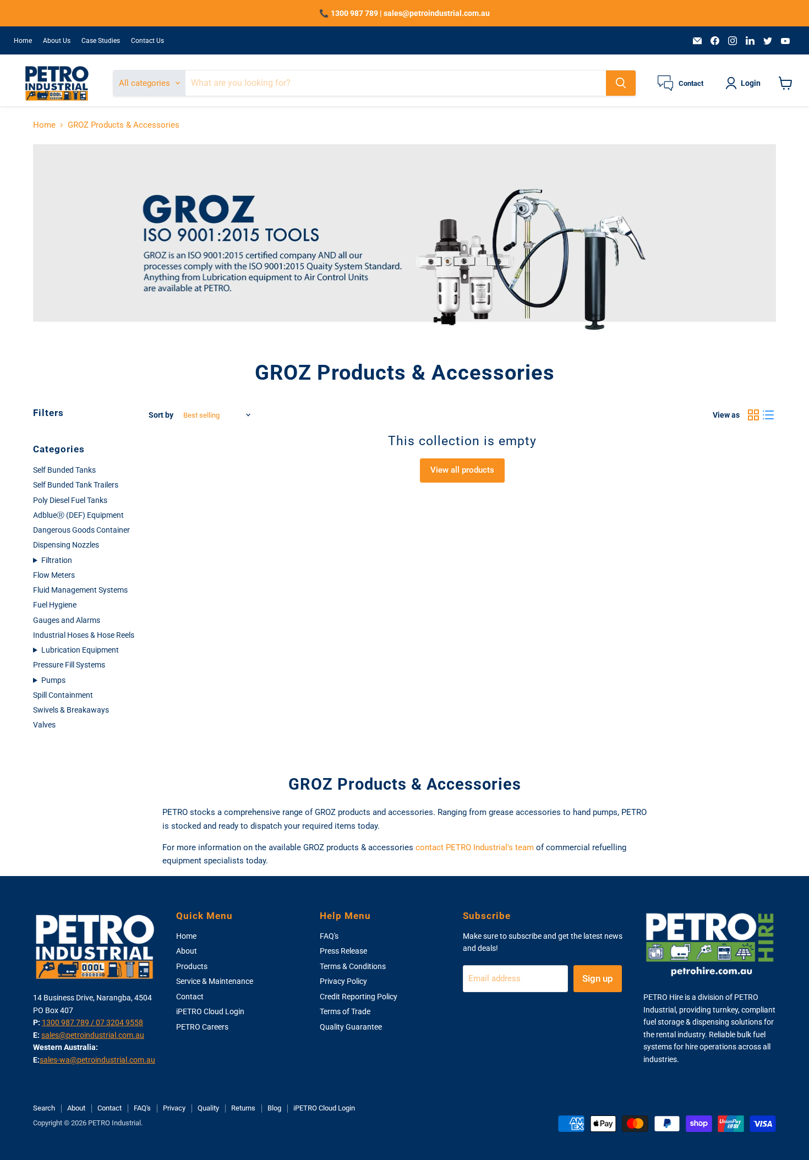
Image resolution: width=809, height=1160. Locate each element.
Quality (208, 1108)
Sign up (597, 978)
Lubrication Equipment (80, 649)
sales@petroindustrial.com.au (92, 1035)
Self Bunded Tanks (64, 470)
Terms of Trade (345, 1011)
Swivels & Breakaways (71, 709)
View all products (462, 470)
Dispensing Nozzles (66, 544)
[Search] (621, 83)
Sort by (161, 415)
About (186, 950)
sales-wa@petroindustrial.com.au (97, 1059)
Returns (243, 1108)
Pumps (53, 680)
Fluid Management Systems (80, 590)
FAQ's (329, 936)
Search (44, 1108)
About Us (56, 41)
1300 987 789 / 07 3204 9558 (92, 1022)
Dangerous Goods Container (81, 530)
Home (23, 41)
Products (191, 966)
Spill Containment (63, 695)
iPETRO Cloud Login (210, 1011)
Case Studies (100, 41)
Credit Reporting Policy (358, 996)
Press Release (343, 950)
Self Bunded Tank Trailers (75, 484)
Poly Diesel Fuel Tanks (70, 500)
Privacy (174, 1108)
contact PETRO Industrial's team (475, 847)
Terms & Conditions (353, 966)
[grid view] (753, 415)
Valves (44, 724)
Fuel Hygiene (54, 604)
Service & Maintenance (214, 981)
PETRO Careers (202, 1026)
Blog (274, 1108)
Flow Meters (54, 575)
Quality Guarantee (351, 1026)
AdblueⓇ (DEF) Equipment (78, 515)
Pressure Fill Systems (69, 664)
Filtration (56, 560)
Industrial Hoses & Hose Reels (83, 635)
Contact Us (147, 41)
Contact (190, 996)
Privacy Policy (343, 981)
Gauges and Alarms (66, 620)
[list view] (769, 415)
